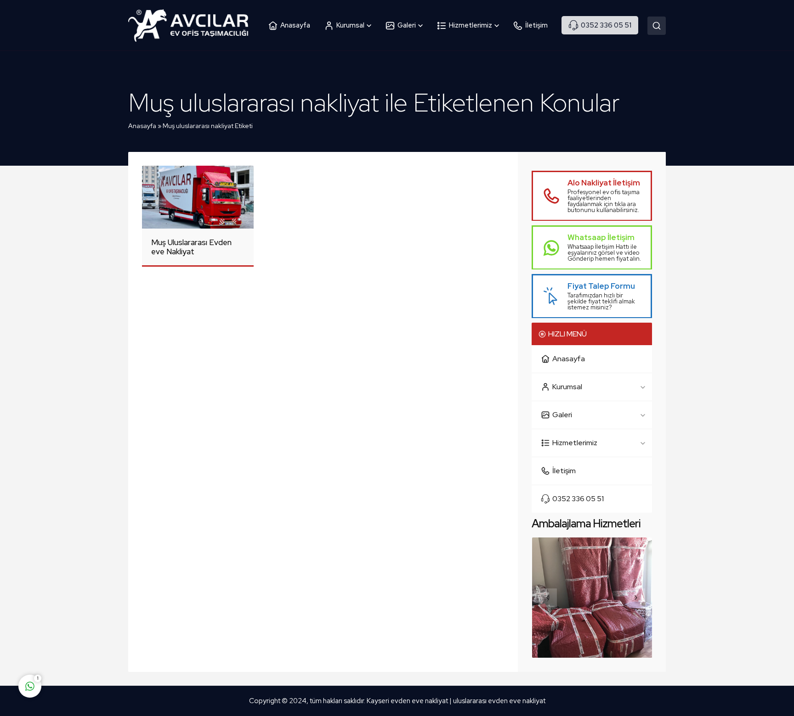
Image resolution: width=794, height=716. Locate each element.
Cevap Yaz (87, 650)
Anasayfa (142, 126)
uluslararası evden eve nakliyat (499, 700)
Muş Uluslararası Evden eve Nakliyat (191, 247)
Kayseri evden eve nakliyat (408, 700)
